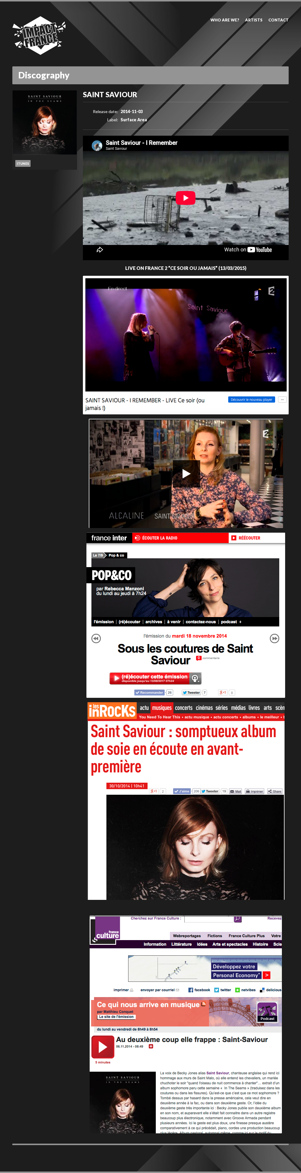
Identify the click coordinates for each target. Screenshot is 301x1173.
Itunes (23, 163)
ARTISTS (253, 20)
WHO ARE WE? (224, 20)
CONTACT (278, 20)
